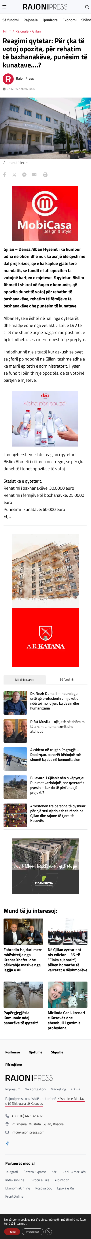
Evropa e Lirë (39, 1180)
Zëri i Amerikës (74, 1171)
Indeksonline (14, 1180)
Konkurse (12, 1052)
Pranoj (12, 1231)
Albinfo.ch (62, 1180)
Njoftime (35, 1052)
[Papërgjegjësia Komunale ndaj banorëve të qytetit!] (23, 995)
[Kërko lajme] (87, 7)
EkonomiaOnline (17, 1188)
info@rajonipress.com (27, 1132)
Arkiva (75, 1089)
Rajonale (30, 20)
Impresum (12, 1089)
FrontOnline (14, 1196)
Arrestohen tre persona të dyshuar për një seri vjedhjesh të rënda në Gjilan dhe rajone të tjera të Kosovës (57, 813)
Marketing (58, 1089)
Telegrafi (11, 1171)
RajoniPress (25, 78)
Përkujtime (13, 1064)
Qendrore (50, 20)
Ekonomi (69, 20)
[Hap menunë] (4, 6)
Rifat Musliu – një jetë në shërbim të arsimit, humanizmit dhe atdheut (57, 726)
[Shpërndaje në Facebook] (4, 174)
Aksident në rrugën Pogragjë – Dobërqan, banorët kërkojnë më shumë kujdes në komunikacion (55, 754)
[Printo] (44, 174)
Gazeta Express (34, 1171)
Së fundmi (10, 20)
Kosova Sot (43, 1188)
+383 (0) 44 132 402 (27, 1115)
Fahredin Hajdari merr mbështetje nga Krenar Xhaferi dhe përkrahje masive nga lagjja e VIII (23, 959)
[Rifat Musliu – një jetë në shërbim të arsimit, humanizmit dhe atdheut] (15, 731)
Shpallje (57, 1052)
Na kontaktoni (35, 1089)
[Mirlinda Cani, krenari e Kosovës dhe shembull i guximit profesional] (67, 995)
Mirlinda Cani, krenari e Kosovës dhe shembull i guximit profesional (66, 1020)
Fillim (7, 31)
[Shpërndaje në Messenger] (24, 174)
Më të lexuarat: (24, 679)
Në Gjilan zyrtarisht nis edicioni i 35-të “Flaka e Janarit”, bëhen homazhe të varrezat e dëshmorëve (67, 959)
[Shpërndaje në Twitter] (14, 174)
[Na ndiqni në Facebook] (7, 1143)
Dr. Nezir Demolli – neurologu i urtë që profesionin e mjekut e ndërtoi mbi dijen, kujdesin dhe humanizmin (54, 701)
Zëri (54, 1171)
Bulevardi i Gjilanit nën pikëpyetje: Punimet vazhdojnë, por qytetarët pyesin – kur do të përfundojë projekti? (57, 785)
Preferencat (32, 1231)
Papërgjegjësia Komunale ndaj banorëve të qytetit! (21, 1018)
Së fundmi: (67, 679)
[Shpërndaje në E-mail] (34, 174)
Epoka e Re (65, 1188)
